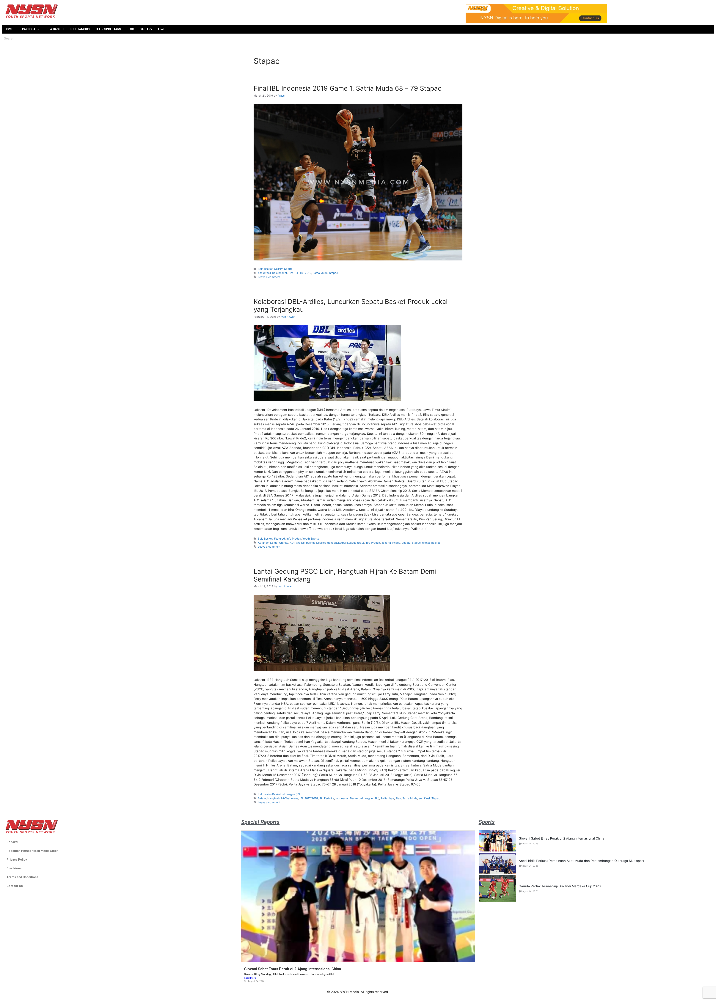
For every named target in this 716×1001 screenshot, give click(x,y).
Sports (288, 268)
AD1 (292, 542)
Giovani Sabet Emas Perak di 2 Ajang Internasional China (292, 969)
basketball (264, 272)
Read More (250, 977)
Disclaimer (14, 868)
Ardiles (300, 542)
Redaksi (12, 842)
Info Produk (293, 538)
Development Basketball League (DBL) (340, 542)
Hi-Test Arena (289, 798)
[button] (29, 29)
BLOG (130, 29)
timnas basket (431, 542)
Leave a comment (269, 277)
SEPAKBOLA (27, 29)
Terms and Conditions (22, 877)
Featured (279, 538)
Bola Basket (265, 268)
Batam (262, 798)
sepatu (406, 542)
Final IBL (293, 272)
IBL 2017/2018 (309, 798)
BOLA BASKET (54, 29)
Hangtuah (273, 798)
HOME (9, 29)
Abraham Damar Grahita (273, 542)
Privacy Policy (17, 859)
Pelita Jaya (387, 798)
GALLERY (146, 29)
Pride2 (396, 542)
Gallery (278, 268)
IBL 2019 (305, 272)
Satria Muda (320, 272)
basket (310, 542)
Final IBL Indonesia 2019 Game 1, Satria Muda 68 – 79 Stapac (348, 88)
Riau (398, 798)
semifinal (424, 798)
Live (161, 29)
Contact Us (15, 886)
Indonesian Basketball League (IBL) (280, 794)
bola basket (279, 272)
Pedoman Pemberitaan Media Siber (32, 851)
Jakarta (386, 542)
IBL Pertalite (326, 798)
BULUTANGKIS (80, 29)
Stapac (333, 272)
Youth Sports (310, 538)
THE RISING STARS (108, 29)
